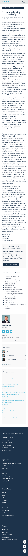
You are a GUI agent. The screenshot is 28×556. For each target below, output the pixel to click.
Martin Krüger (6, 325)
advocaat (4, 213)
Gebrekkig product (10, 283)
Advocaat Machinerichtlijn (12, 291)
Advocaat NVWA (10, 302)
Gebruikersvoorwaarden (8, 517)
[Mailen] (24, 546)
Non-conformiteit (10, 297)
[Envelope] (3, 331)
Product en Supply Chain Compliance (10, 340)
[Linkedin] (11, 331)
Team (3, 495)
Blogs (3, 497)
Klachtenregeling (6, 512)
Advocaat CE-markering (12, 276)
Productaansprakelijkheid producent (15, 280)
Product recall (9, 295)
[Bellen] (24, 542)
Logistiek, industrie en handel (9, 481)
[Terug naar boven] (24, 551)
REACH (4, 107)
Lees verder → (5, 380)
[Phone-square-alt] (7, 331)
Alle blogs (7, 308)
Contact (4, 502)
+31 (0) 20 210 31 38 (8, 445)
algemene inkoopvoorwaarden (13, 289)
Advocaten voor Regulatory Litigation (10, 337)
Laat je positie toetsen (11, 264)
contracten (20, 57)
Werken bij (4, 500)
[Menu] (24, 2)
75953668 (8, 450)
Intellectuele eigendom (8, 476)
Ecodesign (8, 278)
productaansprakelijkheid (18, 37)
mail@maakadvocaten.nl (8, 447)
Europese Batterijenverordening (14, 293)
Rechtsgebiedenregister (8, 515)
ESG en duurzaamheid (7, 478)
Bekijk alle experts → (7, 364)
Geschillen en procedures (8, 466)
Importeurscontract (10, 298)
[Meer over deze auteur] (6, 319)
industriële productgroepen (15, 138)
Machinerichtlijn (15, 107)
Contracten (5, 468)
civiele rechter (17, 76)
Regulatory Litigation (7, 473)
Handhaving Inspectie (11, 282)
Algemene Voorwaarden (8, 507)
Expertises (5, 460)
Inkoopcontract (9, 285)
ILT (19, 83)
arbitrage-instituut (9, 85)
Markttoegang (5, 338)
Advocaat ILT (9, 300)
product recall (8, 68)
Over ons (4, 492)
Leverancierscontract (11, 287)
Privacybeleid (5, 510)
